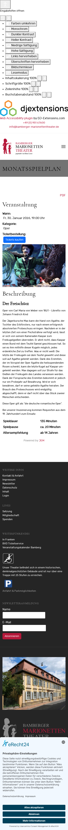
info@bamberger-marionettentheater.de (34, 127)
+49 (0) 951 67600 (34, 122)
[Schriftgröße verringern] (33, 84)
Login (5, 495)
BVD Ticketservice (12, 543)
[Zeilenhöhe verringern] (31, 89)
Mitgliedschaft (10, 515)
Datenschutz (9, 487)
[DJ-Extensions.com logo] (34, 108)
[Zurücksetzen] (3, 18)
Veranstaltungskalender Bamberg (21, 547)
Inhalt (5, 491)
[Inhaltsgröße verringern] (39, 78)
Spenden (7, 519)
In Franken (8, 539)
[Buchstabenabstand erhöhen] (49, 94)
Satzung (7, 511)
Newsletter (8, 483)
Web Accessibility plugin (16, 118)
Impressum (8, 480)
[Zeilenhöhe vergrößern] (36, 89)
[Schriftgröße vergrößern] (38, 84)
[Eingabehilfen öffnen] (5, 4)
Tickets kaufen (14, 239)
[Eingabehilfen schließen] (8, 18)
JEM (41, 440)
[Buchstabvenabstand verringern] (44, 94)
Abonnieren (12, 636)
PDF (63, 195)
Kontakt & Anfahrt (12, 476)
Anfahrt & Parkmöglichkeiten (19, 591)
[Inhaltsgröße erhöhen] (44, 78)
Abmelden (30, 636)
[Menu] (63, 146)
